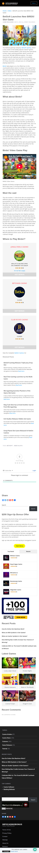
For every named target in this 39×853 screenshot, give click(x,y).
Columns (5, 741)
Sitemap (5, 840)
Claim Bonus (19, 546)
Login (34, 470)
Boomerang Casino (16, 581)
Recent (28, 551)
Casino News (6, 738)
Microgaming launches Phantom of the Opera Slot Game (17, 392)
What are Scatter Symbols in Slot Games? (14, 636)
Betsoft (10, 445)
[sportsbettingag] (15, 609)
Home (4, 11)
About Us (5, 843)
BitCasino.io (14, 573)
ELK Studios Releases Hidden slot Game (17, 419)
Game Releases (8, 22)
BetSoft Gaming (26, 48)
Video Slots (18, 445)
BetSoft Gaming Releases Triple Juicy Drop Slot (18, 364)
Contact (4, 836)
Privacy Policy (6, 833)
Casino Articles (7, 734)
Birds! (4, 66)
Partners (5, 846)
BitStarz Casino (15, 556)
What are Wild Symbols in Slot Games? (14, 632)
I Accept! (6, 851)
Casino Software (9, 787)
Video (9, 11)
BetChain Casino (19, 283)
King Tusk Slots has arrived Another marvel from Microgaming (18, 406)
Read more (21, 371)
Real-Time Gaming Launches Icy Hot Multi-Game (18, 378)
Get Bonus (19, 274)
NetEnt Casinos (19, 353)
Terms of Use (6, 830)
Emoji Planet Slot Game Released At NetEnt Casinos (18, 432)
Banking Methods (9, 789)
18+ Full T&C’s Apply (19, 270)
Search (4, 505)
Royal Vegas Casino (16, 564)
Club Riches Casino (19, 320)
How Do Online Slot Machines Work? (13, 629)
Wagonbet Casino (15, 590)
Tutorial (4, 748)
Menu (34, 3)
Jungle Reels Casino (19, 247)
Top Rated (11, 551)
